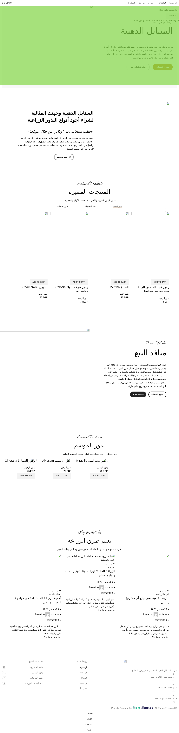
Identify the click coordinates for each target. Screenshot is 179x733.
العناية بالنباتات (54, 594)
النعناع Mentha (119, 287)
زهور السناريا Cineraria (20, 460)
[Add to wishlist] (158, 275)
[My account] (31, 3)
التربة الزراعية (162, 594)
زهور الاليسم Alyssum (56, 460)
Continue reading (160, 637)
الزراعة (111, 567)
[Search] (26, 3)
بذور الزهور (164, 298)
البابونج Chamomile (35, 287)
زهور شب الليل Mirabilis (92, 460)
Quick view (165, 275)
